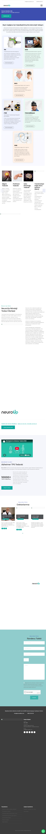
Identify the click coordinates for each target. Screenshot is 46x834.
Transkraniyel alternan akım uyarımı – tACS (9, 813)
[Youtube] (8, 1)
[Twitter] (6, 1)
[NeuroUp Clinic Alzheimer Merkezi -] (6, 5)
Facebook (2, 528)
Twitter (4, 528)
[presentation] (2, 190)
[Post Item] (7, 176)
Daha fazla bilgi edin (9, 62)
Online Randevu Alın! (8, 427)
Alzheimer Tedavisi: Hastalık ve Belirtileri (9, 809)
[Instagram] (10, 1)
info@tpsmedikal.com (28, 729)
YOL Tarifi (26, 722)
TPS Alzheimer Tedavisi (6, 811)
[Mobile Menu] (42, 5)
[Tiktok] (12, 1)
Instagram (6, 528)
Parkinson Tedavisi (16, 185)
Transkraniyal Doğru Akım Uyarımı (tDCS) (39, 186)
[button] (22, 533)
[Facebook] (4, 1)
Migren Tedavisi (5, 185)
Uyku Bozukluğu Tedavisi (27, 185)
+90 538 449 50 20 (14, 12)
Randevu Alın (6, 16)
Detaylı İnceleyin (7, 487)
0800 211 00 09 (5, 12)
